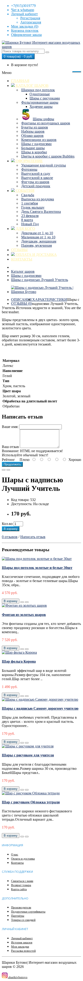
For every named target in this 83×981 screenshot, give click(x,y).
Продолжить (12, 464)
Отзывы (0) (21, 303)
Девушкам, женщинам (38, 241)
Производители (21, 907)
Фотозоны (29, 169)
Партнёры (17, 915)
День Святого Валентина (41, 212)
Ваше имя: (10, 427)
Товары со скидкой (23, 920)
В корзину (11, 528)
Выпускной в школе (37, 178)
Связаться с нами (22, 881)
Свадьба (27, 195)
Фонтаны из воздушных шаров (45, 123)
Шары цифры (43, 119)
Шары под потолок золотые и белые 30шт (37, 568)
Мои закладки (20, 946)
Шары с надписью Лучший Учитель (39, 280)
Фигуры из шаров (35, 182)
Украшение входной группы (43, 165)
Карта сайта (19, 889)
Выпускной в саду (35, 174)
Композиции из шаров (38, 140)
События (24, 190)
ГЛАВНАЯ (20, 81)
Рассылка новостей (23, 950)
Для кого (25, 228)
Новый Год (30, 224)
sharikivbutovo (17, 977)
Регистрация (30, 18)
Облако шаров (32, 136)
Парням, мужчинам (36, 245)
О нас (14, 854)
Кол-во (7, 524)
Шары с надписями (36, 144)
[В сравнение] (8, 470)
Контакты (21, 259)
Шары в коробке (34, 152)
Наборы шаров (32, 131)
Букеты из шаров (34, 127)
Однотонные (40, 94)
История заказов (21, 942)
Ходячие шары (41, 106)
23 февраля (30, 216)
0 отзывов (10, 537)
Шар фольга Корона (19, 661)
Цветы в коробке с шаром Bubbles (47, 156)
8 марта (27, 220)
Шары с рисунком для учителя (28, 755)
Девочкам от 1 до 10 (37, 233)
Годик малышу (32, 207)
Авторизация (30, 22)
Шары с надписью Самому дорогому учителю (40, 708)
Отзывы (19, 250)
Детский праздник (35, 186)
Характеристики (49, 300)
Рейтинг (8, 460)
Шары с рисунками (45, 98)
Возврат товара (21, 885)
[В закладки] (4, 470)
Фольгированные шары (39, 102)
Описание (21, 300)
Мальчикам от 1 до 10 (38, 237)
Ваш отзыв (10, 447)
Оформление (29, 161)
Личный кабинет (22, 938)
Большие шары (33, 148)
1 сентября (29, 203)
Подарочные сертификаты (28, 911)
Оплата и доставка (36, 254)
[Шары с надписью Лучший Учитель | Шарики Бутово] (46, 292)
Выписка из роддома (37, 199)
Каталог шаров (31, 85)
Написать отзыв (32, 537)
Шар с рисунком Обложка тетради (31, 802)
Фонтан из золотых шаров (24, 615)
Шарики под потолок (38, 90)
